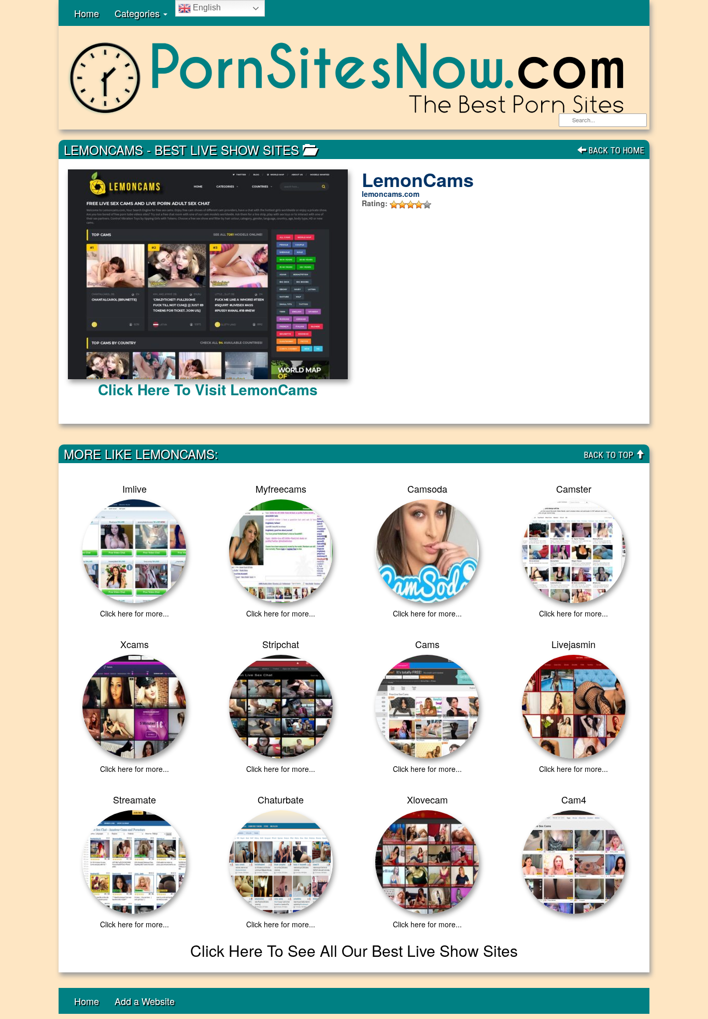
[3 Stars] (410, 204)
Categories (138, 13)
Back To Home (615, 150)
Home (86, 13)
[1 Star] (394, 204)
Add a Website (145, 1001)
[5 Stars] (427, 204)
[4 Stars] (419, 204)
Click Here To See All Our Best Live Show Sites (354, 950)
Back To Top (609, 455)
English (206, 7)
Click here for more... (134, 613)
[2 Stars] (402, 204)
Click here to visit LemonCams (208, 389)
